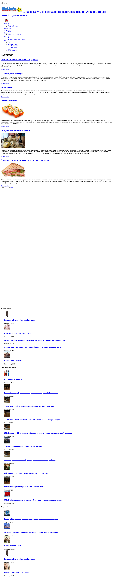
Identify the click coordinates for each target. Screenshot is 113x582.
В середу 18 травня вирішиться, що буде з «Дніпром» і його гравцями (31, 519)
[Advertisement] (6, 220)
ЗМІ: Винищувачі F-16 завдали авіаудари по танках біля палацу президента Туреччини (38, 433)
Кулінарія (14, 47)
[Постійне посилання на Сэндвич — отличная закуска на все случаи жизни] (13, 176)
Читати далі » (5, 69)
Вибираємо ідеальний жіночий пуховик (19, 320)
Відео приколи (12, 50)
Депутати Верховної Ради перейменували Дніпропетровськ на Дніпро (31, 532)
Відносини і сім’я (13, 44)
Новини (6, 23)
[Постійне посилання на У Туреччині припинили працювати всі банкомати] (7, 443)
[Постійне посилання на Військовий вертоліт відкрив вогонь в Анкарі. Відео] (7, 483)
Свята (9, 42)
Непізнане (7, 33)
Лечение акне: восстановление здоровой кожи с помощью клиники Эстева (32, 347)
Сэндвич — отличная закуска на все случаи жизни (25, 160)
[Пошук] (1, 3)
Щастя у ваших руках (12, 546)
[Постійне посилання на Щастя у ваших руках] (7, 542)
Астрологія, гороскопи (14, 34)
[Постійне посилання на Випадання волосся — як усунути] (7, 569)
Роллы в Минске (9, 101)
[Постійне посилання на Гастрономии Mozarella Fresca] (13, 147)
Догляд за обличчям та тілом (16, 39)
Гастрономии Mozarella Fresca (15, 130)
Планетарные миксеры (12, 73)
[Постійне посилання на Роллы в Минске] (13, 117)
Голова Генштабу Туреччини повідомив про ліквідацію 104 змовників (31, 393)
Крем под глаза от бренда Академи (17, 333)
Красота (6, 36)
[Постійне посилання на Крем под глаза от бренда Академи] (7, 330)
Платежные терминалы (13, 379)
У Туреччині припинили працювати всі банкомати (23, 446)
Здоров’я (7, 30)
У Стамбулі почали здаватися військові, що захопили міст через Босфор (32, 420)
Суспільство (11, 25)
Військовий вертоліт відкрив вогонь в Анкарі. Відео (24, 487)
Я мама (10, 31)
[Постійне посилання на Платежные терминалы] (7, 376)
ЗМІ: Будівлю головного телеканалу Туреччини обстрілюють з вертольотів (33, 500)
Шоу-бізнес (7, 28)
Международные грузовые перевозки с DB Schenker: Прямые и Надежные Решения (36, 340)
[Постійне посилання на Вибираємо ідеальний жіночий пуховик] (7, 316)
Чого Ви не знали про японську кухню (19, 59)
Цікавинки (7, 41)
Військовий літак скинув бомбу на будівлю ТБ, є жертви (26, 473)
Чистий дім (14, 45)
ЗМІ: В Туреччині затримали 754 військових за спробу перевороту (29, 406)
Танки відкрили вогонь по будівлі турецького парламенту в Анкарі (30, 460)
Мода (9, 49)
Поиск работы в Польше (13, 360)
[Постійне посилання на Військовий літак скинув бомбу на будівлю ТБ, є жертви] (7, 470)
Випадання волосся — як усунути (17, 572)
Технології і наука (13, 26)
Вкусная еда (6, 87)
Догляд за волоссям (13, 38)
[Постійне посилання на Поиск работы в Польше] (7, 357)
